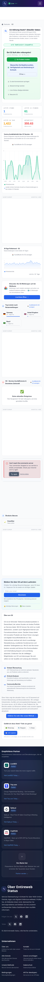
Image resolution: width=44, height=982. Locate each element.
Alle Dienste (6, 956)
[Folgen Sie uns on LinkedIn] (27, 917)
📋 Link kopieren (10, 733)
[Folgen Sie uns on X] (16, 917)
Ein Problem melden (23, 59)
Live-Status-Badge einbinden (19, 90)
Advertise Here (36, 197)
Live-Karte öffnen (21, 297)
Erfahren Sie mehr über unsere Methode (21, 716)
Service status (24, 474)
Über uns (5, 946)
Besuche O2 (14, 94)
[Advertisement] (22, 13)
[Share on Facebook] (15, 924)
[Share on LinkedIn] (20, 924)
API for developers (30, 972)
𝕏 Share (32, 728)
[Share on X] (10, 924)
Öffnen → (22, 74)
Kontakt (26, 946)
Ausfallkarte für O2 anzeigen (23, 144)
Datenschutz (27, 965)
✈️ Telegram (22, 728)
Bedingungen (7, 972)
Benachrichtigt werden (17, 86)
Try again (14, 474)
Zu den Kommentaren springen (19, 81)
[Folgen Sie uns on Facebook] (21, 917)
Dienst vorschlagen (30, 956)
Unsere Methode (8, 965)
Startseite (7, 24)
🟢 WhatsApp (9, 728)
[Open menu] (40, 3)
